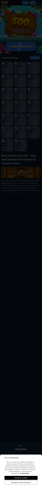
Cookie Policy (24, 473)
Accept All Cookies (21, 478)
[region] (21, 471)
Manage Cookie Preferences (21, 483)
